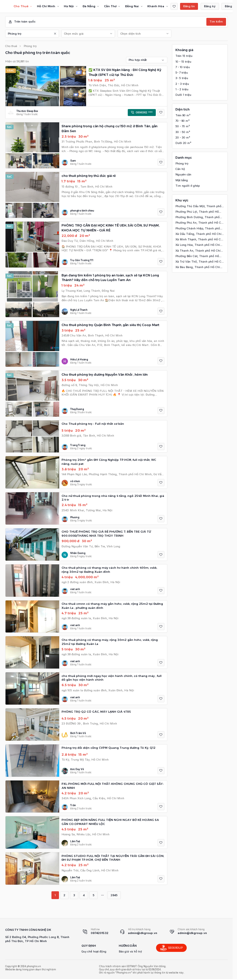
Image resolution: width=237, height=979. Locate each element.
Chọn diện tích (130, 33)
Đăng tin (189, 6)
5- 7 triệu (181, 72)
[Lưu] (161, 112)
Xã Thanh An (198, 251)
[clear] (55, 33)
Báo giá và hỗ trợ (130, 951)
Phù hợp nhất (138, 59)
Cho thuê (11, 46)
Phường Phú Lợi (197, 212)
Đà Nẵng (89, 6)
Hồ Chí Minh (46, 6)
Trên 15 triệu (183, 55)
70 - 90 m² (182, 120)
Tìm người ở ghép (187, 185)
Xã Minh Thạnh (199, 240)
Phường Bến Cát (197, 256)
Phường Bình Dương (197, 217)
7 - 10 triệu (182, 67)
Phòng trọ (14, 33)
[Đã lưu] (174, 6)
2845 (114, 895)
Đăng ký (210, 6)
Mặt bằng (181, 180)
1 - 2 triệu (181, 89)
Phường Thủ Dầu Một (198, 206)
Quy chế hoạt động (94, 951)
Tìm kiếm (216, 21)
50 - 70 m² (182, 126)
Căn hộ (180, 169)
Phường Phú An (199, 223)
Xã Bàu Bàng (197, 267)
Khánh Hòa (155, 6)
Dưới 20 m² (183, 143)
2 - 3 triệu (182, 83)
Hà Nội (69, 6)
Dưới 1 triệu (183, 94)
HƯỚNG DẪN (128, 945)
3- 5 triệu (181, 78)
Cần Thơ (110, 6)
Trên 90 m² (182, 115)
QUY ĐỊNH (89, 945)
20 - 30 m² (182, 137)
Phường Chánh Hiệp (197, 229)
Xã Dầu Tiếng (198, 234)
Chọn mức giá (74, 33)
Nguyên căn (183, 174)
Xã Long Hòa (197, 245)
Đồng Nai (132, 6)
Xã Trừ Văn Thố (199, 262)
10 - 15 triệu (183, 61)
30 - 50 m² (182, 132)
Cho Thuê (21, 6)
